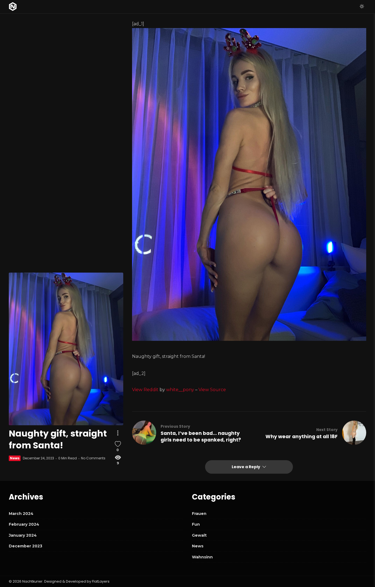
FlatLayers (101, 581)
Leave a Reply (246, 467)
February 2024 (24, 524)
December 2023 (25, 546)
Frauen (199, 513)
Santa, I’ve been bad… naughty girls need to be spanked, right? (201, 436)
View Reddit (145, 389)
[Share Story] (117, 432)
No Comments (93, 458)
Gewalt (199, 535)
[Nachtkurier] (13, 6)
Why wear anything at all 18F (301, 436)
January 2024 (23, 535)
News (14, 458)
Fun (196, 524)
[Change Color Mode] (361, 6)
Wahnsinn (202, 557)
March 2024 (21, 513)
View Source (212, 389)
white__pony (180, 389)
